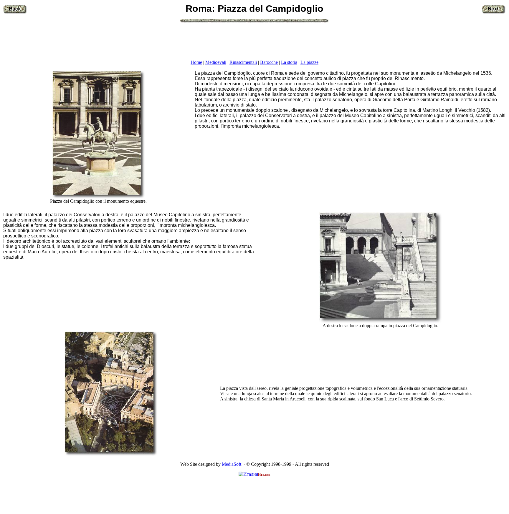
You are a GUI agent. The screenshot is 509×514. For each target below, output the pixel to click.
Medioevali (215, 62)
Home (196, 62)
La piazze (309, 62)
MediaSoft (231, 464)
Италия (264, 475)
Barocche (269, 62)
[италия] (248, 474)
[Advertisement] (254, 41)
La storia (289, 62)
